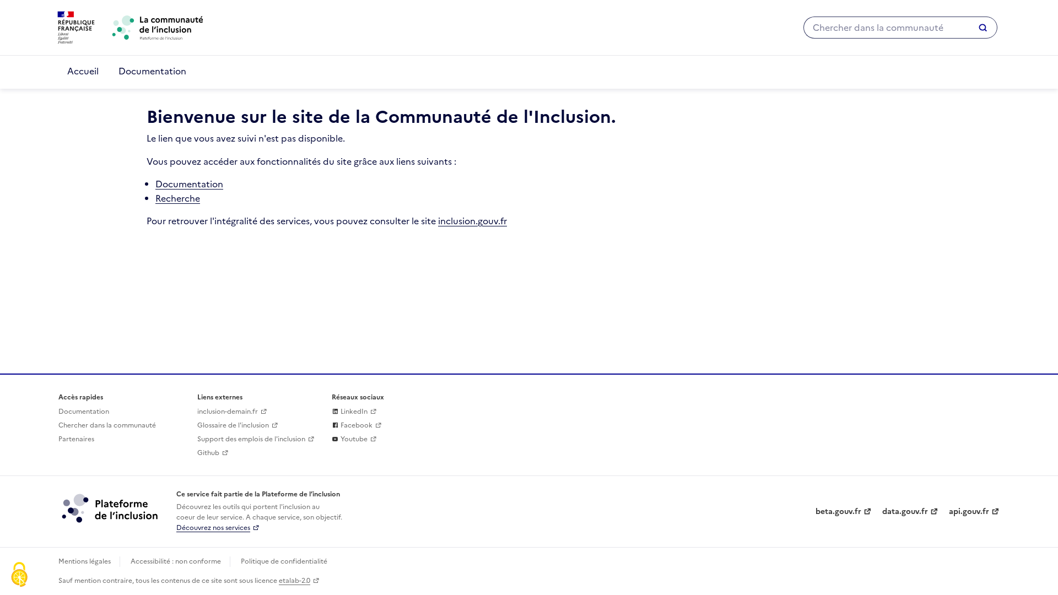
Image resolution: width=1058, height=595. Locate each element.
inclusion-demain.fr (227, 411)
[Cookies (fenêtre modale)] (19, 575)
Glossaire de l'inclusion (233, 425)
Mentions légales (84, 561)
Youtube (353, 439)
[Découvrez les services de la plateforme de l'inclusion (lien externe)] (110, 508)
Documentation (152, 71)
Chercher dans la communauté (107, 425)
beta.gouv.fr (838, 511)
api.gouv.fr (969, 511)
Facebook (356, 425)
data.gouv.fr (905, 511)
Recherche (177, 198)
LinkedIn (353, 411)
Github (208, 453)
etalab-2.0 (294, 581)
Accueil (83, 71)
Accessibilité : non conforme (176, 561)
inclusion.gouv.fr (472, 221)
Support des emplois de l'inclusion (251, 439)
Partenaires (76, 439)
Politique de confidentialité (284, 561)
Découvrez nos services (213, 528)
